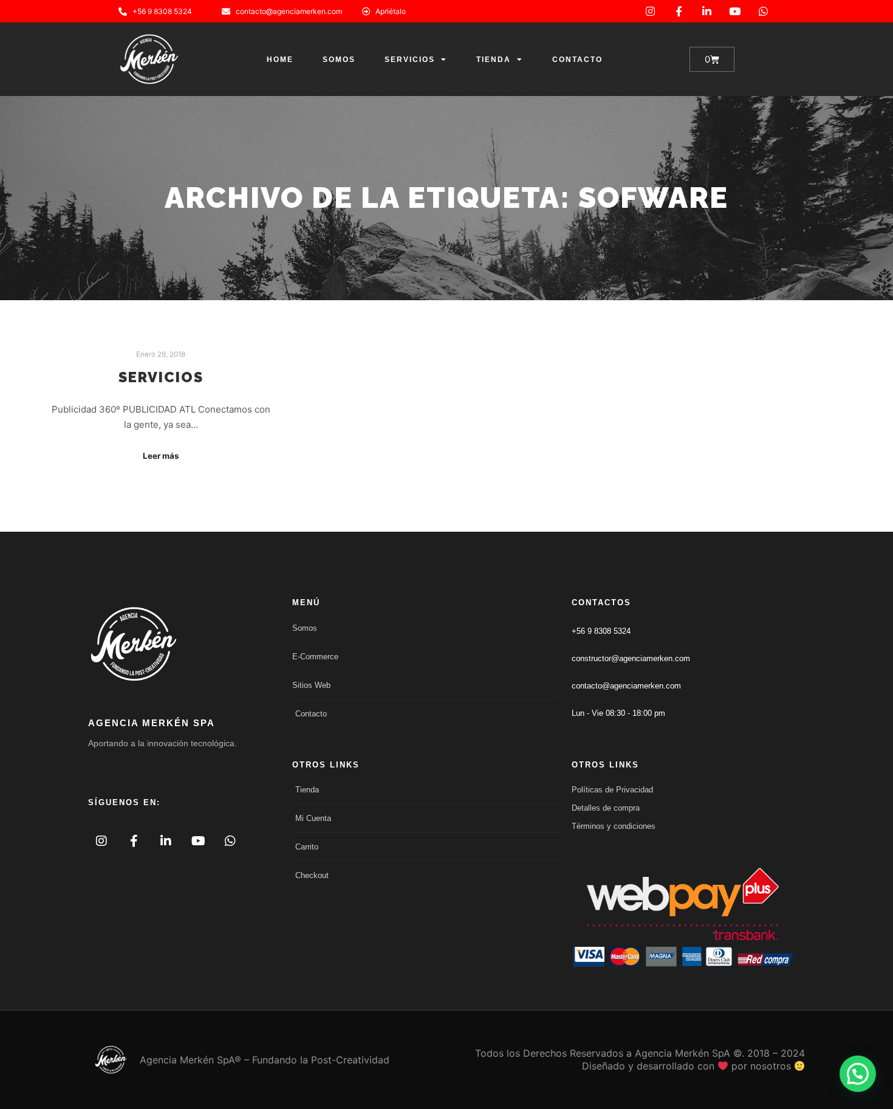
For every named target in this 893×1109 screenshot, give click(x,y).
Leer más (161, 456)
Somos (339, 59)
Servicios (410, 59)
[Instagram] (650, 11)
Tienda (493, 59)
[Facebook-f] (678, 11)
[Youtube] (735, 11)
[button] (858, 1074)
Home (280, 59)
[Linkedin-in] (707, 11)
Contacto (577, 59)
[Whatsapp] (763, 11)
